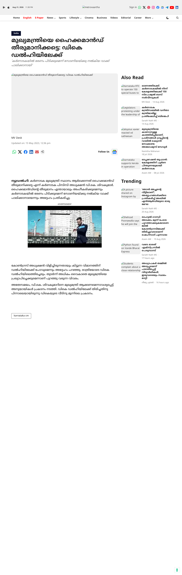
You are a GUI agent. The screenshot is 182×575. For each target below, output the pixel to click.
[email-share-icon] (37, 153)
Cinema (89, 18)
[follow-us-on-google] (114, 151)
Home (16, 18)
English (27, 18)
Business (102, 18)
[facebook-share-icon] (25, 153)
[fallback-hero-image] (130, 90)
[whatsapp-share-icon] (14, 153)
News (50, 18)
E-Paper (39, 18)
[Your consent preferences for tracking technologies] (177, 570)
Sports (62, 18)
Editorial (126, 18)
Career (138, 18)
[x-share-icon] (20, 153)
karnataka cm (21, 315)
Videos (114, 18)
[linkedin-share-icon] (31, 153)
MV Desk (16, 138)
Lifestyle (74, 18)
